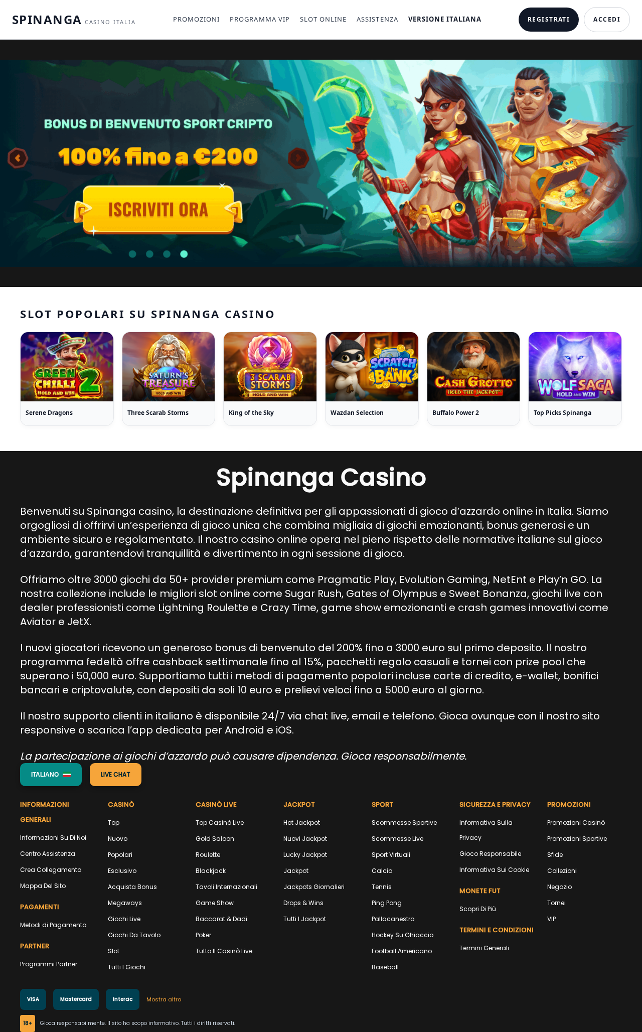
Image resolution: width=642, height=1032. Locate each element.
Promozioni (196, 19)
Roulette (208, 854)
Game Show (215, 903)
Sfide (555, 854)
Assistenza (377, 19)
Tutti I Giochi (126, 967)
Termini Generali (484, 948)
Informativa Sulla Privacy (486, 830)
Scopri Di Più (477, 909)
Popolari (120, 854)
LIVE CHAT (115, 774)
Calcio (382, 870)
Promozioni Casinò (576, 822)
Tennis (382, 886)
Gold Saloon (215, 838)
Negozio (559, 886)
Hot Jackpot (301, 822)
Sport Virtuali (391, 854)
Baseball (385, 967)
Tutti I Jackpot (304, 919)
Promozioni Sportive (577, 838)
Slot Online (323, 19)
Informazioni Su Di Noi (53, 837)
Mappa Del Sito (43, 885)
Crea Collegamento (50, 869)
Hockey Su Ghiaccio (402, 935)
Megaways (125, 903)
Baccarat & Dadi (221, 919)
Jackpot (295, 870)
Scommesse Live (397, 838)
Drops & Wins (303, 903)
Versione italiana (445, 19)
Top (113, 822)
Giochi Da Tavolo (134, 935)
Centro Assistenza (47, 853)
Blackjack (211, 870)
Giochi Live (124, 919)
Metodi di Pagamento (53, 925)
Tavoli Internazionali (226, 886)
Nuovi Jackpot (305, 838)
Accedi (606, 19)
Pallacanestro (393, 919)
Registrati (549, 19)
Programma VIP (260, 19)
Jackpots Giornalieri (314, 886)
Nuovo (117, 838)
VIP (551, 919)
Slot (113, 951)
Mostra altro (163, 999)
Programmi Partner (48, 964)
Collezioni (562, 870)
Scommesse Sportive (404, 822)
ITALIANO (45, 774)
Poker (203, 935)
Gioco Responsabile (490, 853)
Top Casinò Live (220, 822)
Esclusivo (122, 870)
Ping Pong (387, 903)
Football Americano (402, 951)
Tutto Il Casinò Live (224, 951)
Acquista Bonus (132, 886)
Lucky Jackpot (305, 854)
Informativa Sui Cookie (494, 869)
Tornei (556, 903)
